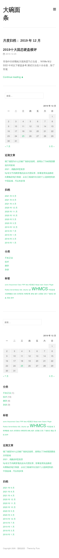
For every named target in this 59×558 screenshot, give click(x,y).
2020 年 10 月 (11, 215)
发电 (32, 294)
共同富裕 (20, 294)
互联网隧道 (9, 294)
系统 (8, 298)
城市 (36, 294)
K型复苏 (32, 285)
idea (27, 285)
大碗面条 (11, 13)
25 (23, 136)
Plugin (51, 285)
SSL (21, 290)
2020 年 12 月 (11, 207)
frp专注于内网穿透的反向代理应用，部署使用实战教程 (29, 172)
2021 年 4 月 (10, 203)
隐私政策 (21, 548)
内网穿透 (27, 294)
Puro (38, 548)
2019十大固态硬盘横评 (20, 49)
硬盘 (52, 430)
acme (7, 285)
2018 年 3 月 (10, 238)
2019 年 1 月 (10, 234)
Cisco (19, 285)
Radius (7, 290)
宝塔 (45, 294)
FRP (23, 285)
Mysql (37, 285)
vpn (30, 290)
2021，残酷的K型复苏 (15, 169)
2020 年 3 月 (10, 223)
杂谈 (7, 269)
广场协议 (50, 294)
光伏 (14, 294)
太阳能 (40, 294)
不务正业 (9, 257)
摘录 (7, 265)
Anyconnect (13, 285)
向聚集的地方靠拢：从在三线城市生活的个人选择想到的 (30, 176)
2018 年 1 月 (10, 242)
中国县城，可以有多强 (15, 180)
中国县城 (52, 290)
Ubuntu (25, 290)
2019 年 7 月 (10, 230)
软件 (12, 298)
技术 (7, 261)
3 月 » (52, 146)
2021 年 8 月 (10, 199)
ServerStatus (14, 290)
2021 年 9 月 (10, 195)
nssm (41, 285)
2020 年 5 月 (10, 219)
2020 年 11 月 (11, 211)
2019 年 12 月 (11, 227)
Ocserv (46, 285)
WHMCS (40, 288)
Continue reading (12, 77)
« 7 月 (7, 146)
